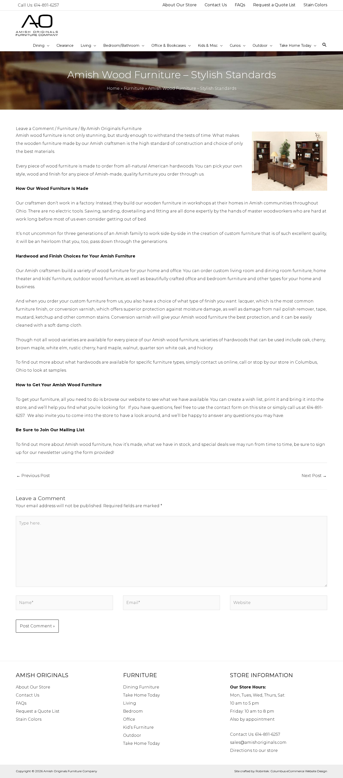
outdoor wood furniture (98, 278)
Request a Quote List (38, 711)
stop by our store (271, 362)
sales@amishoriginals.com (258, 742)
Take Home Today (141, 695)
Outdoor (132, 735)
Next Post (314, 475)
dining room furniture (288, 270)
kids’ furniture (56, 278)
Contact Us (27, 695)
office (190, 278)
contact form (228, 407)
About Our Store (33, 687)
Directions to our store (254, 750)
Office (129, 719)
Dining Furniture (141, 687)
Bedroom (133, 711)
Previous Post (33, 475)
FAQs (21, 703)
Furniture (67, 128)
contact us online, (219, 362)
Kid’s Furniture (138, 727)
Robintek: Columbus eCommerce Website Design (291, 771)
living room (242, 270)
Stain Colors (28, 719)
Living (129, 703)
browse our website (125, 399)
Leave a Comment (35, 128)
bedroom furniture (227, 278)
